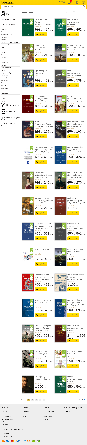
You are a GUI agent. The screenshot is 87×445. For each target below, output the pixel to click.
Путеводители (5, 62)
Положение (5, 433)
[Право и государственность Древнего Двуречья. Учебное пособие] (60, 384)
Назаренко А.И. (39, 305)
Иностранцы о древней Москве (42, 378)
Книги (9, 14)
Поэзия (3, 52)
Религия (3, 65)
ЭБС (2, 90)
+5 (40, 26)
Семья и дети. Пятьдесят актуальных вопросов (41, 23)
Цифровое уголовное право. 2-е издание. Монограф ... (76, 201)
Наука (3, 47)
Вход (63, 3)
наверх (81, 399)
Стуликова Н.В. (78, 75)
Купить (42, 34)
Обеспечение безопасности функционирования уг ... (76, 227)
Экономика (4, 93)
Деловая (3, 27)
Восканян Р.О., (39, 152)
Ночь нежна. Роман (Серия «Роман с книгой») (75, 124)
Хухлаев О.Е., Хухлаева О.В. (75, 356)
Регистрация (61, 1)
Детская (3, 32)
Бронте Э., (38, 177)
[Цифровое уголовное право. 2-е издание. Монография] (60, 206)
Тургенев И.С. (71, 50)
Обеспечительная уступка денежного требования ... (43, 226)
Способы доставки (7, 419)
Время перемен (42, 71)
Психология (4, 60)
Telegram (67, 411)
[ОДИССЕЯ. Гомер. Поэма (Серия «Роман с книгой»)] (60, 257)
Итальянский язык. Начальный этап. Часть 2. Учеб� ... (43, 302)
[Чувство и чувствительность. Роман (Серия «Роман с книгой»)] (27, 53)
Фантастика (4, 80)
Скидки (3, 70)
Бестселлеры (13, 105)
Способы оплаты (7, 416)
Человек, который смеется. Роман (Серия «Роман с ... (43, 328)
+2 (37, 26)
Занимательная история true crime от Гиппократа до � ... (44, 277)
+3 (38, 26)
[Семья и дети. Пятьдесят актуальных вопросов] (27, 27)
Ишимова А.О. (39, 203)
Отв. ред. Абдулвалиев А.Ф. (75, 228)
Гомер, (69, 254)
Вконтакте (67, 414)
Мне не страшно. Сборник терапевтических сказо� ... (74, 354)
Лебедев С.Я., (71, 203)
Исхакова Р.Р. (71, 24)
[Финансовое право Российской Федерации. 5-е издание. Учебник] (60, 282)
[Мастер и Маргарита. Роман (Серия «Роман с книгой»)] (60, 104)
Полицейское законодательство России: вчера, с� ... (76, 328)
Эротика (3, 96)
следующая (51, 400)
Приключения (5, 55)
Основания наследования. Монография (41, 98)
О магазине (5, 411)
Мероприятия (6, 414)
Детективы (4, 29)
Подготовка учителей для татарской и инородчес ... (73, 23)
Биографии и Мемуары (8, 24)
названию (48, 12)
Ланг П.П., (70, 75)
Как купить (26, 411)
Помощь (25, 416)
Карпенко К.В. (71, 381)
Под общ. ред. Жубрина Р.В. (75, 305)
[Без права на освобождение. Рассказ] (27, 359)
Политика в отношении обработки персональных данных (12, 430)
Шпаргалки (4, 88)
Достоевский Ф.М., (73, 177)
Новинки (10, 111)
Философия (4, 83)
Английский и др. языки (8, 19)
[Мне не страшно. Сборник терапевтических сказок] (60, 359)
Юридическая (5, 101)
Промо (4, 421)
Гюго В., (37, 330)
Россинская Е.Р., (40, 279)
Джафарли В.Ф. (80, 203)
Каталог (31, 12)
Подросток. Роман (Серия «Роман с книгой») (75, 175)
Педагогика (4, 50)
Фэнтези (3, 85)
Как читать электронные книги (32, 414)
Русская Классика (6, 67)
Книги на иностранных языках (10, 42)
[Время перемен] (27, 78)
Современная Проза (7, 73)
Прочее (3, 57)
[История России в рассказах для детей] (27, 206)
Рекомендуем (13, 117)
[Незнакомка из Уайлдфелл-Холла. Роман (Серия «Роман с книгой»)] (27, 180)
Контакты (5, 424)
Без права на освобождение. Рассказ (41, 353)
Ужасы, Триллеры (6, 78)
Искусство (4, 37)
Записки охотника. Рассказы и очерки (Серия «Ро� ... (75, 47)
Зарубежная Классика (7, 34)
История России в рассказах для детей (44, 199)
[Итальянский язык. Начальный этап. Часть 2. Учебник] (27, 308)
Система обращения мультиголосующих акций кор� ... (44, 149)
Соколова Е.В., (39, 356)
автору (56, 12)
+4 (39, 26)
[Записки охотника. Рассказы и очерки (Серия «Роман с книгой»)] (60, 53)
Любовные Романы (7, 44)
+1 (35, 26)
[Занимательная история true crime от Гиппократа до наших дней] (27, 282)
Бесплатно (4, 22)
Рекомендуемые (48, 416)
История (3, 39)
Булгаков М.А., (71, 101)
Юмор (3, 98)
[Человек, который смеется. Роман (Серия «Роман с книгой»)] (27, 333)
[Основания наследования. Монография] (27, 104)
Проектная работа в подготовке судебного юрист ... (76, 149)
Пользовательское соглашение (11, 427)
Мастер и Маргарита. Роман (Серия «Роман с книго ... (75, 99)
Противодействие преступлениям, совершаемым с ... (75, 302)
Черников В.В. (71, 330)
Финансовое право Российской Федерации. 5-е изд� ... (75, 278)
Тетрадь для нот (42, 249)
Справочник (4, 75)
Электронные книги (49, 411)
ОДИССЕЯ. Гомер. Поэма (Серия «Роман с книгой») (75, 251)
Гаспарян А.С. (39, 73)
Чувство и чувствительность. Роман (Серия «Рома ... (44, 48)
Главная (24, 12)
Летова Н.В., (49, 24)
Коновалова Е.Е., (40, 24)
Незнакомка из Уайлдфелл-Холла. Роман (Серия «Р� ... (43, 176)
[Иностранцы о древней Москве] (27, 384)
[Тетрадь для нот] (27, 257)
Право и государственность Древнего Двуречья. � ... (76, 380)
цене (40, 12)
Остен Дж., (38, 50)
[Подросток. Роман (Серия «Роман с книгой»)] (60, 180)
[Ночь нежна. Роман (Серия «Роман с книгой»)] (60, 129)
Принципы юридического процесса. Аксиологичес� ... (75, 74)
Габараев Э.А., (39, 228)
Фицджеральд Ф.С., (73, 126)
